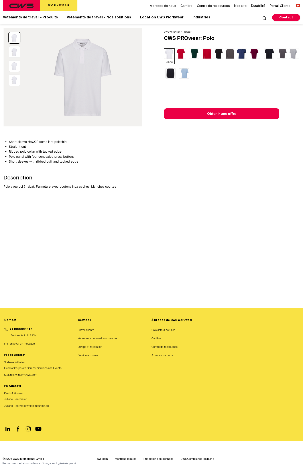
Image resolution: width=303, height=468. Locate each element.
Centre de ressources (164, 347)
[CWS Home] (40, 5)
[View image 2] (14, 52)
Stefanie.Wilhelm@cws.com (20, 375)
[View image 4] (14, 80)
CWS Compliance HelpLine (197, 459)
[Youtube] (38, 429)
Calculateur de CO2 (163, 330)
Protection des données (158, 459)
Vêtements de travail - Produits (30, 17)
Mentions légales (125, 459)
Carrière (156, 338)
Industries (201, 17)
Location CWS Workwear (162, 17)
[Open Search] (264, 18)
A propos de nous (162, 355)
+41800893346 (21, 329)
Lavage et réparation (90, 347)
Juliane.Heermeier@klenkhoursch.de (26, 406)
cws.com (102, 459)
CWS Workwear (172, 31)
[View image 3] (14, 66)
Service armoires (88, 355)
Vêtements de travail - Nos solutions (99, 17)
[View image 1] (14, 37)
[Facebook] (18, 429)
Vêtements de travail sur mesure (97, 338)
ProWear (187, 31)
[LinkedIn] (7, 429)
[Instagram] (28, 429)
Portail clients (86, 330)
